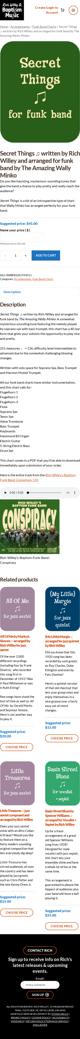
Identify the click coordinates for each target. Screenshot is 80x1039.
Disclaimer (40, 1024)
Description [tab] (12, 292)
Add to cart (46, 255)
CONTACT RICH (40, 950)
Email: (40, 978)
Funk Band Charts (44, 26)
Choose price (17, 747)
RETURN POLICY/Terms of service (47, 1021)
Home (4, 26)
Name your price (15, 230)
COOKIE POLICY (41, 1017)
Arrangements (20, 26)
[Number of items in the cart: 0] (63, 10)
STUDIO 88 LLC (60, 1013)
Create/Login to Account (46, 9)
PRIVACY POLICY (20, 1017)
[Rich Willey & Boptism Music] (12, 10)
